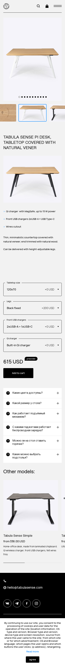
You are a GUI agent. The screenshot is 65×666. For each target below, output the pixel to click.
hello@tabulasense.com (24, 587)
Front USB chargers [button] (16, 320)
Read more (32, 651)
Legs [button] (9, 301)
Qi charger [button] (12, 338)
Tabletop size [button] (13, 283)
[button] (32, 289)
